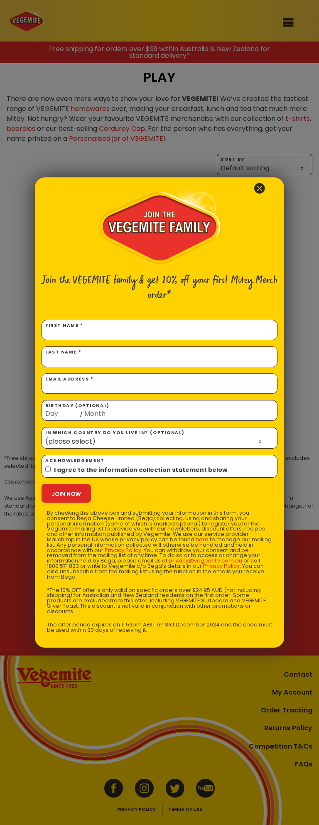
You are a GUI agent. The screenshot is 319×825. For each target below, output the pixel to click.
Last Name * (63, 352)
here (202, 539)
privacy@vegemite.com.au (205, 560)
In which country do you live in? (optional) (114, 433)
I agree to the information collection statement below (140, 470)
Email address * (69, 379)
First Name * (64, 325)
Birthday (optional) (77, 410)
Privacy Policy (123, 550)
